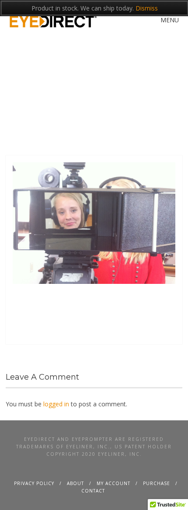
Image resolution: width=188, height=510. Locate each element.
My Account (113, 483)
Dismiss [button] (147, 8)
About (75, 483)
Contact (93, 491)
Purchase (156, 483)
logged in (56, 404)
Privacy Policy (34, 483)
